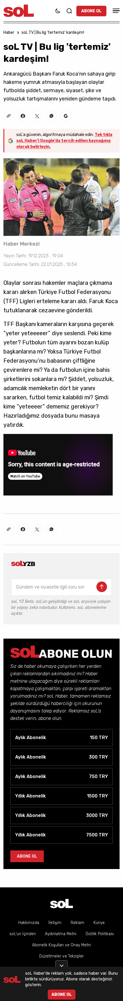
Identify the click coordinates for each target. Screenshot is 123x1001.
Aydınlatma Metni (60, 933)
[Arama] (69, 11)
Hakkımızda (28, 922)
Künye (99, 922)
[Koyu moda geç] (57, 11)
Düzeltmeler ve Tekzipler (61, 956)
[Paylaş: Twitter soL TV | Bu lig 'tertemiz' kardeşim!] (37, 116)
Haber (8, 32)
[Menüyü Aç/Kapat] (115, 10)
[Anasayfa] (61, 903)
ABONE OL (91, 11)
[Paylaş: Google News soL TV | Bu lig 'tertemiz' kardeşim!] (66, 116)
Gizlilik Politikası (100, 933)
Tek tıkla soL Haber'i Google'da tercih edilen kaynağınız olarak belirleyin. (64, 140)
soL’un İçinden (22, 933)
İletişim (54, 922)
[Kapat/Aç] (61, 963)
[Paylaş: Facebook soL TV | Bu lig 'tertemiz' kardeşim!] (23, 116)
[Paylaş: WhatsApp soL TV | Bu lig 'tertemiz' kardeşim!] (51, 116)
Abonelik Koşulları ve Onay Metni (61, 945)
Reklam (77, 922)
